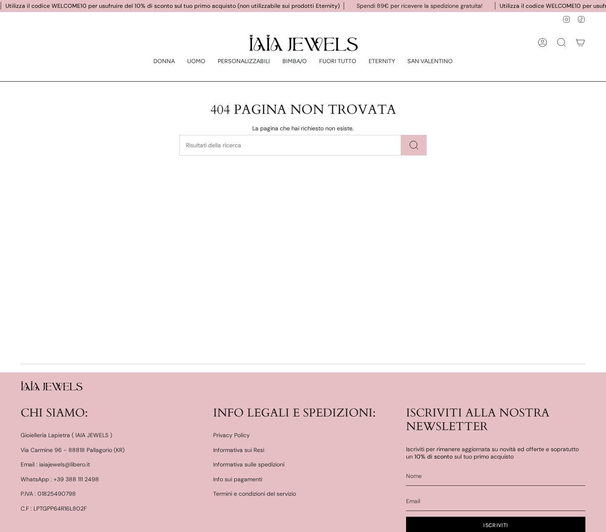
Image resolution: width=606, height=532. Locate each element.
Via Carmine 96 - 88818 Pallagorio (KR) (72, 450)
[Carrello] (580, 42)
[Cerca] (414, 145)
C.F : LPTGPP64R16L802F (54, 508)
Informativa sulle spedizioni (248, 464)
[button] (164, 61)
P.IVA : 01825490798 (48, 493)
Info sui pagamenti (237, 479)
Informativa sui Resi (238, 450)
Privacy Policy (231, 435)
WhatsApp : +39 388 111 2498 (60, 479)
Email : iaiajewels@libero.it (55, 464)
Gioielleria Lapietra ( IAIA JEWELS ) (66, 435)
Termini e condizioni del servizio (254, 493)
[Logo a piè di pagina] (51, 386)
